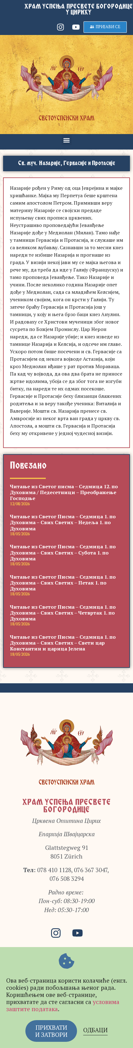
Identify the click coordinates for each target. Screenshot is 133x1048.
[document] (66, 524)
